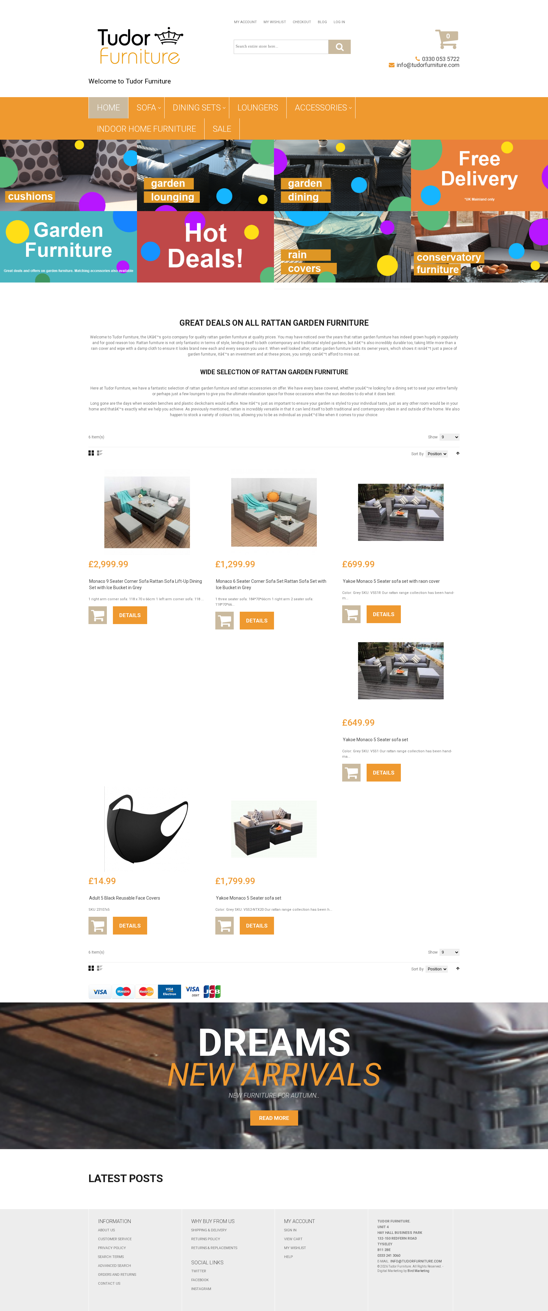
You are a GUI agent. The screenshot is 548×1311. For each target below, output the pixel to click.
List (99, 453)
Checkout (302, 22)
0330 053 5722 (441, 59)
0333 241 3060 (388, 1256)
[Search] (340, 47)
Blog (322, 22)
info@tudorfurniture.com (428, 65)
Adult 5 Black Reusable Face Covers (124, 898)
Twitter (198, 1271)
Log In (339, 22)
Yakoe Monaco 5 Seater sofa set (375, 739)
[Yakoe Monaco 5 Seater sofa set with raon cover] (401, 512)
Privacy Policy (112, 1248)
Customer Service (115, 1239)
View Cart (293, 1239)
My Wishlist (275, 22)
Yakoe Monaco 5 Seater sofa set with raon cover (391, 581)
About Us (106, 1230)
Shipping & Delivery (209, 1230)
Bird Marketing (418, 1271)
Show (433, 437)
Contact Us (109, 1283)
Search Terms (111, 1257)
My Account (245, 22)
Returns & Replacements (214, 1248)
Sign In (290, 1230)
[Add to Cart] (97, 615)
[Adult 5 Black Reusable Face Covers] (147, 829)
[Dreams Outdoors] (140, 47)
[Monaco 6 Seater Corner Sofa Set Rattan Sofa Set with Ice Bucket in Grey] (274, 512)
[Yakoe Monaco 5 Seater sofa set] (401, 671)
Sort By (417, 454)
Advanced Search (114, 1266)
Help (288, 1257)
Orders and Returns (117, 1275)
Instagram (201, 1289)
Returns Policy (205, 1239)
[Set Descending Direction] (458, 453)
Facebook (200, 1280)
